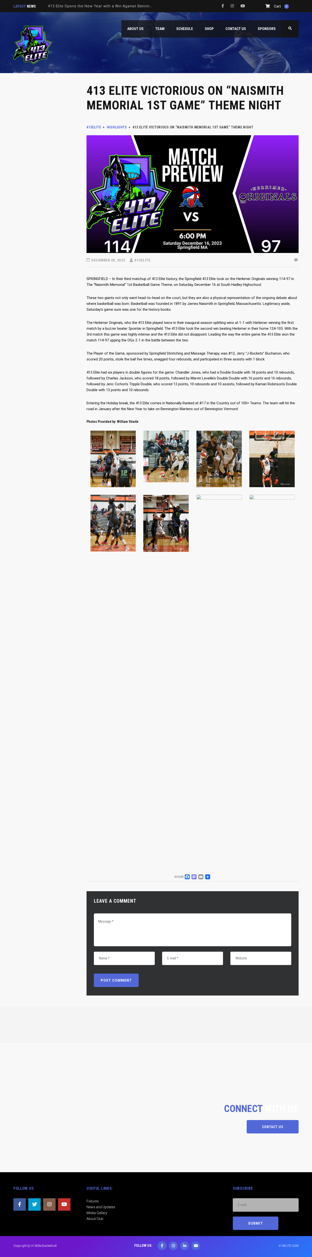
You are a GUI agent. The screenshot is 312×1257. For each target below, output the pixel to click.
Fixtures (93, 1201)
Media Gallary (97, 1213)
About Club (95, 1219)
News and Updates (101, 1207)
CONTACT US (272, 1127)
